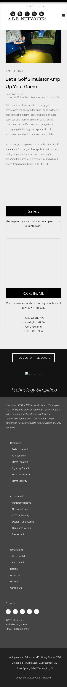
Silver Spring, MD (25, 668)
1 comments (12, 94)
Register (30, 6)
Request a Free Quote (34, 357)
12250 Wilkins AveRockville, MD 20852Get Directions (33, 322)
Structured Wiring (21, 528)
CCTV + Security (20, 515)
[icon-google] (23, 611)
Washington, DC (45, 668)
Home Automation (21, 474)
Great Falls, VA (20, 662)
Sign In (40, 6)
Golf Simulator (22, 97)
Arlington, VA (16, 657)
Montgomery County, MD (45, 97)
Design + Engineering (23, 521)
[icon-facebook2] (16, 611)
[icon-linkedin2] (30, 611)
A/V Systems (19, 455)
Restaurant (18, 534)
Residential (18, 562)
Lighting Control (20, 468)
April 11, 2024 (14, 71)
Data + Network (20, 449)
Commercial (18, 556)
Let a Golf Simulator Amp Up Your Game (33, 82)
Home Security (19, 480)
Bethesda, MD (32, 657)
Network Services (21, 509)
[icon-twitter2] (9, 611)
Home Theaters (20, 462)
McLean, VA (35, 662)
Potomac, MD (50, 662)
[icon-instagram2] (37, 611)
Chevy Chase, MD (50, 657)
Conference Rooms (21, 502)
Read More (41, 163)
